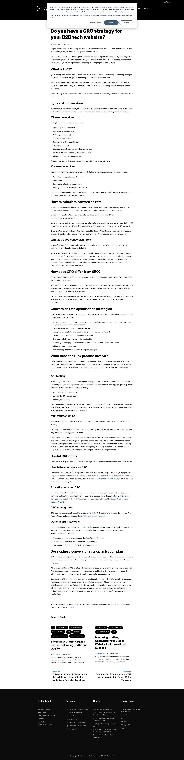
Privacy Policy (126, 725)
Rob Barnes (56, 654)
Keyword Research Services (76, 726)
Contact (137, 8)
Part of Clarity (167, 2)
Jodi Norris (56, 44)
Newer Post (127, 672)
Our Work (124, 721)
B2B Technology (76, 627)
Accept (111, 22)
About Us (124, 715)
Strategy (77, 632)
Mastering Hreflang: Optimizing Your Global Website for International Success (110, 642)
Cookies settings (95, 22)
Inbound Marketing (103, 632)
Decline (126, 22)
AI (52, 627)
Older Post (56, 672)
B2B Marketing (62, 627)
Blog (122, 728)
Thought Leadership (77, 636)
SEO (69, 632)
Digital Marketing (58, 632)
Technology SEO (71, 729)
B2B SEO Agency (72, 719)
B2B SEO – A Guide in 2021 (103, 709)
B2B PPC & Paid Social (74, 713)
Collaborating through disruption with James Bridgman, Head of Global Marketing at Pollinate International (70, 677)
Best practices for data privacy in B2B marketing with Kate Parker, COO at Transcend (113, 677)
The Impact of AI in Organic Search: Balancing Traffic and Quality (69, 645)
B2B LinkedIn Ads (72, 716)
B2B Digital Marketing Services (77, 709)
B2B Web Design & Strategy (75, 722)
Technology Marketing (59, 636)
